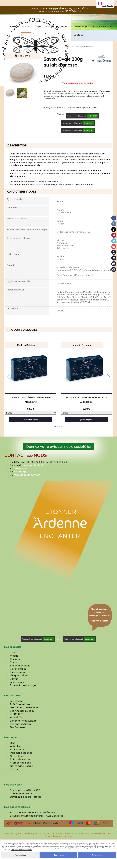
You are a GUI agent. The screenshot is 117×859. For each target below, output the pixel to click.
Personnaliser (20, 855)
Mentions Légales (13, 833)
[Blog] (113, 263)
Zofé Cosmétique (20, 704)
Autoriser (92, 116)
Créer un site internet (62, 836)
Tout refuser (59, 855)
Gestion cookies (99, 833)
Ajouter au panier (31, 420)
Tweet (58, 639)
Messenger (20, 468)
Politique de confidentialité (77, 833)
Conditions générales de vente (37, 833)
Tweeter (60, 114)
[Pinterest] (113, 235)
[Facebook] (113, 218)
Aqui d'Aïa (16, 717)
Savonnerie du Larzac (23, 720)
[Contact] (113, 269)
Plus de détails (44, 391)
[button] (55, 426)
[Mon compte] (113, 252)
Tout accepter (97, 855)
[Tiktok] (113, 229)
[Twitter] (113, 240)
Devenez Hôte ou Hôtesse (25, 796)
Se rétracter (58, 833)
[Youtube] (113, 246)
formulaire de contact (27, 474)
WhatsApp (20, 471)
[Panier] (113, 258)
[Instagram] (113, 223)
